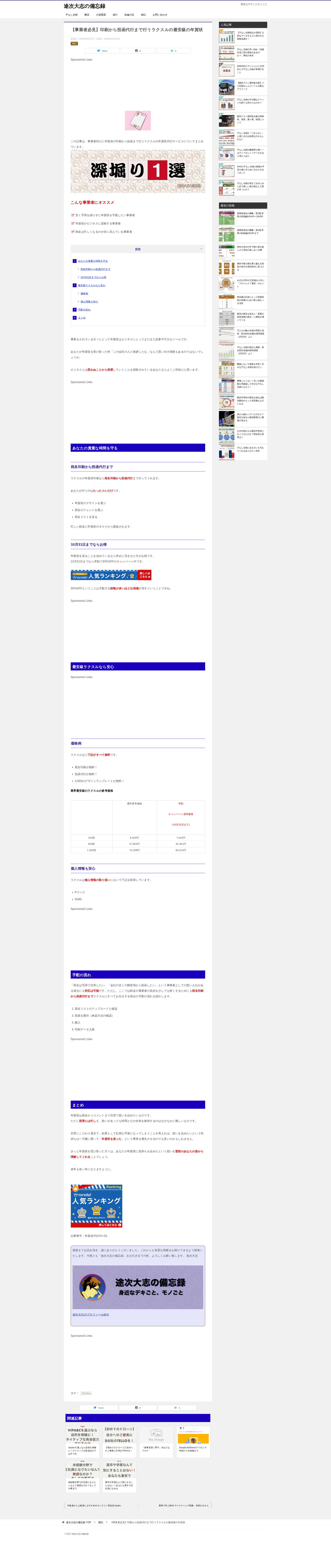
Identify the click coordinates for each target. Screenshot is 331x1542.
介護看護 (101, 14)
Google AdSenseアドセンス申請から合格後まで (193, 1449)
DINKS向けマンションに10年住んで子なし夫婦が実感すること (250, 69)
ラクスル (86, 1393)
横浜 (86, 14)
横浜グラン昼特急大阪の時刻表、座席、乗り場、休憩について (250, 119)
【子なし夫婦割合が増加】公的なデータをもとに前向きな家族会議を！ (250, 35)
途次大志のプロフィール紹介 (91, 1314)
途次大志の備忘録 (84, 6)
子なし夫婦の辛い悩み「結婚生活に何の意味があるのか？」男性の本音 (250, 52)
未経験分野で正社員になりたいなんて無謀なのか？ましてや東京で (82, 1485)
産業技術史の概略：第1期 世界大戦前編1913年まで (250, 231)
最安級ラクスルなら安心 (91, 285)
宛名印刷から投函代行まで (96, 269)
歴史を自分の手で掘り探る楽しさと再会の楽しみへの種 (250, 248)
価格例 (84, 293)
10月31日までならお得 (93, 277)
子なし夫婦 (72, 14)
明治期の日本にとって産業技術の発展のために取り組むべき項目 (250, 300)
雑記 (143, 14)
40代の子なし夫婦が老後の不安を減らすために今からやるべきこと (250, 169)
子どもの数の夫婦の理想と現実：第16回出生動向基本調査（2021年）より (250, 333)
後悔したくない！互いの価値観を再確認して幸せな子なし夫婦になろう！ (250, 384)
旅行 (115, 14)
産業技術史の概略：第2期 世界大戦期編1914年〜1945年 (250, 215)
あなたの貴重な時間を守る (93, 261)
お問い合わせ (160, 14)
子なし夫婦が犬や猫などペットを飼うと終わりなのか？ (250, 101)
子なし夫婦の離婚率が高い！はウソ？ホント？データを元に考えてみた (250, 153)
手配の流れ (84, 309)
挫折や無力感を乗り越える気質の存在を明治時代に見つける (250, 266)
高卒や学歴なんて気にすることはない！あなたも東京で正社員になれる (119, 1485)
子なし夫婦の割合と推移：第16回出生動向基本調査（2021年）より (250, 350)
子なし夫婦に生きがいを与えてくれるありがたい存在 (250, 449)
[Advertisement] (138, 86)
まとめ (82, 317)
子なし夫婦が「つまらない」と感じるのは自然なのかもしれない (250, 136)
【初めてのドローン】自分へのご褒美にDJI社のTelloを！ (119, 1449)
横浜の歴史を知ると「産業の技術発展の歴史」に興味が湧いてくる (250, 317)
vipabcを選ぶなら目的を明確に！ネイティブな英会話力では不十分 (82, 1450)
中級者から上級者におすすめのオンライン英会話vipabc (94, 1505)
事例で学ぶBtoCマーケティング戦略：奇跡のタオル (184, 1505)
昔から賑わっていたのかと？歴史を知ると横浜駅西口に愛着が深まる (250, 417)
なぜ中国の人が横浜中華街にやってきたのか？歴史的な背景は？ (250, 434)
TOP (78, 1522)
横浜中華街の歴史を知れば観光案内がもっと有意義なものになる (250, 400)
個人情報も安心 (89, 301)
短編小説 (129, 14)
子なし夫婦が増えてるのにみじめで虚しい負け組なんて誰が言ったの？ (250, 186)
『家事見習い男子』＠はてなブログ (156, 1449)
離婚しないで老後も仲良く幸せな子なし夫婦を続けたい (250, 365)
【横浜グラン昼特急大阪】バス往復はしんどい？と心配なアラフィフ (250, 86)
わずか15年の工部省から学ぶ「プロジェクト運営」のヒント (250, 283)
